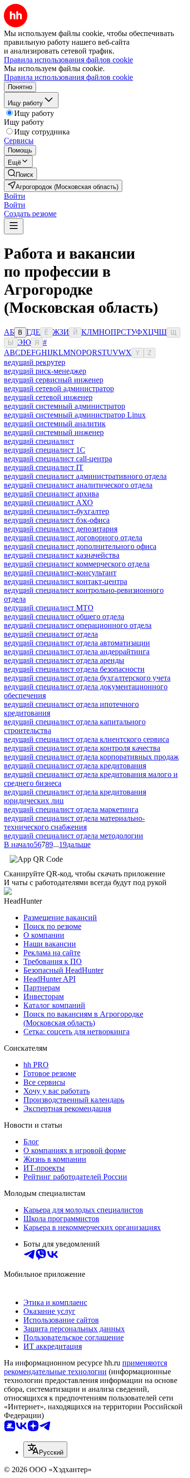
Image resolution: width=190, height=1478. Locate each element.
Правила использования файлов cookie (68, 77)
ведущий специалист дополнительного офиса (80, 546)
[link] (20, 174)
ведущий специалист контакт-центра (65, 581)
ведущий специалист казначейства (61, 555)
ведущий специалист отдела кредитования (75, 765)
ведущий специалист (39, 441)
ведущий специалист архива (51, 494)
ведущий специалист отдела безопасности (74, 669)
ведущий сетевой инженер (48, 397)
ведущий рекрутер (34, 362)
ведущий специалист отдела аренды (64, 660)
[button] (14, 196)
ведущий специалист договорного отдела (73, 537)
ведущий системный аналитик (55, 423)
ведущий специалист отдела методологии (73, 836)
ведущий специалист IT (43, 467)
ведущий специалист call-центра (58, 459)
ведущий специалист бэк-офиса (57, 520)
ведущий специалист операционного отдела (78, 625)
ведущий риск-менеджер (45, 371)
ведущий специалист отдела (51, 634)
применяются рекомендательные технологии (85, 1367)
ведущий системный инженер (54, 432)
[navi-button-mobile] (13, 226)
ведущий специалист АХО (48, 502)
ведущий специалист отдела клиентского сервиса (86, 739)
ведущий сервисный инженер (53, 380)
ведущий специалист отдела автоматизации (77, 643)
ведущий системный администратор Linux (75, 415)
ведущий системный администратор (64, 406)
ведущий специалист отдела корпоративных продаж (91, 757)
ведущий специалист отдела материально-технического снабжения (74, 822)
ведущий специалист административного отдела (85, 476)
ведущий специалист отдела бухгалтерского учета (87, 678)
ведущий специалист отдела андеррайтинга (77, 651)
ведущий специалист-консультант (60, 572)
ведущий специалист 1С (44, 450)
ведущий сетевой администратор (59, 388)
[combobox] (45, 1449)
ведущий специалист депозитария (60, 529)
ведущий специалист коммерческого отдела (77, 564)
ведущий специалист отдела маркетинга (71, 809)
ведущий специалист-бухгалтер (56, 511)
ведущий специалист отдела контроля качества (82, 748)
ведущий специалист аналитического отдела (78, 485)
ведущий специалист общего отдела (64, 616)
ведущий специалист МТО (49, 608)
